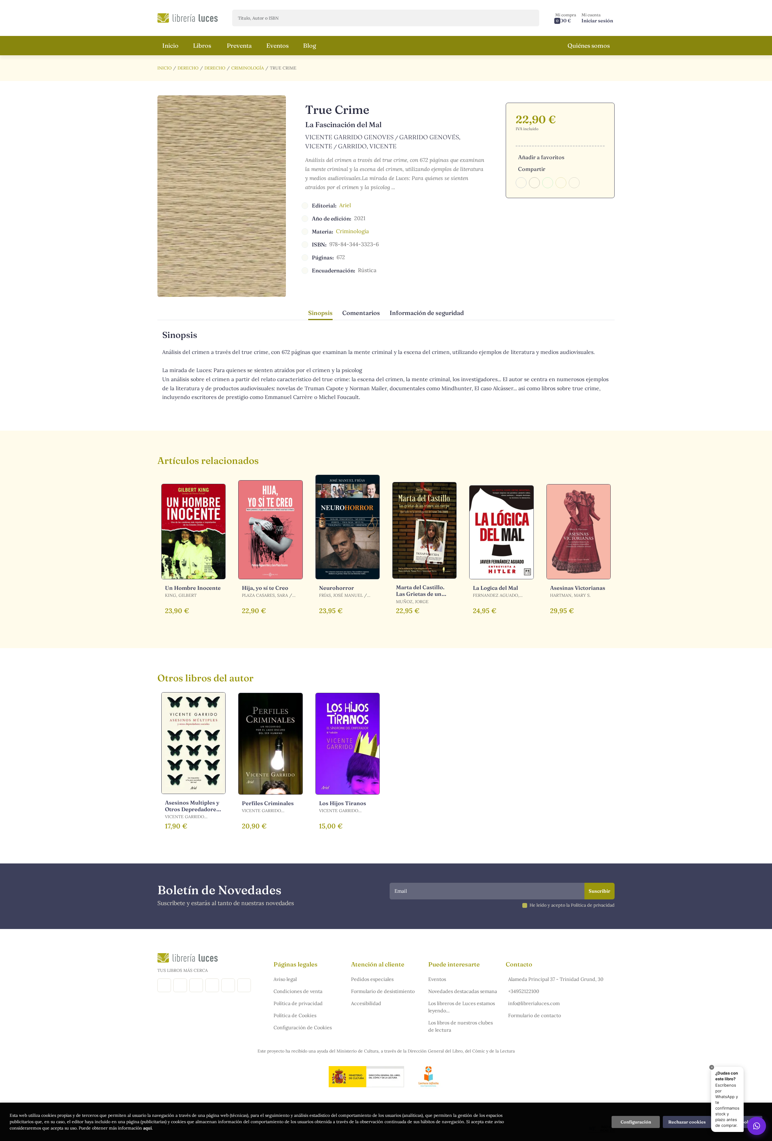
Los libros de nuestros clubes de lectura (460, 1026)
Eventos (437, 979)
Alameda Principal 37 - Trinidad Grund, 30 (555, 979)
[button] (566, 17)
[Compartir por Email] (560, 182)
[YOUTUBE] (228, 985)
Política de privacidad (298, 1003)
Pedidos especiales (372, 979)
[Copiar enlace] (574, 182)
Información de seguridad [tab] (427, 313)
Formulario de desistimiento (383, 991)
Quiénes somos (589, 45)
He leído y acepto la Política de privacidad (572, 905)
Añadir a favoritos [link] (541, 157)
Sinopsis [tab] (320, 313)
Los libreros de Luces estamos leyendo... (461, 1007)
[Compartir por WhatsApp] (547, 182)
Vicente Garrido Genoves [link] (349, 137)
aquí (147, 1128)
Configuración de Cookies (303, 1027)
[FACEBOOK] (164, 985)
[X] (196, 985)
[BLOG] (212, 985)
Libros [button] (202, 45)
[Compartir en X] (534, 182)
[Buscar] (529, 18)
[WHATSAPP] (244, 985)
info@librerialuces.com (534, 1003)
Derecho (188, 68)
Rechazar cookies (687, 1122)
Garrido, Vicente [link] (367, 146)
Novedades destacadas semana (462, 991)
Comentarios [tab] (361, 313)
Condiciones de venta (298, 991)
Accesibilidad (366, 1003)
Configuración (636, 1122)
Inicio (164, 68)
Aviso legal (285, 979)
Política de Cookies (295, 1015)
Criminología (247, 68)
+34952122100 (523, 991)
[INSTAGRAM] (180, 985)
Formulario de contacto (534, 1015)
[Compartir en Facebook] (521, 182)
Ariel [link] (345, 205)
